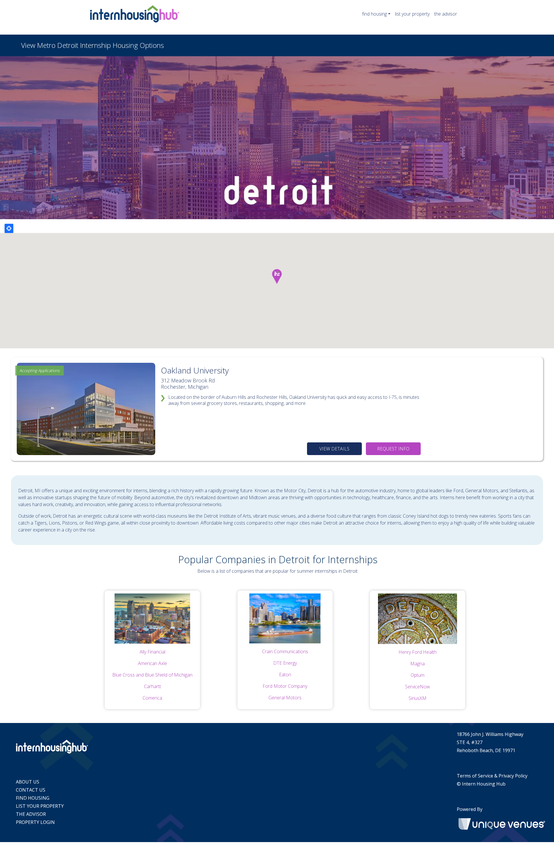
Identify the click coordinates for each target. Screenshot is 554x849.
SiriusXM (417, 698)
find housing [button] (374, 14)
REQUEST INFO (393, 449)
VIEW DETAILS (334, 449)
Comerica (152, 698)
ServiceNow (417, 686)
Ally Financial (152, 652)
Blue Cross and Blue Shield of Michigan (152, 675)
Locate (9, 228)
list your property (412, 14)
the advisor (445, 14)
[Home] (137, 13)
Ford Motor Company (285, 686)
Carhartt (152, 686)
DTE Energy (285, 663)
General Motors (285, 697)
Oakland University (195, 370)
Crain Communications (285, 651)
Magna (417, 663)
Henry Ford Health (417, 652)
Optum (417, 675)
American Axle (152, 663)
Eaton (285, 674)
